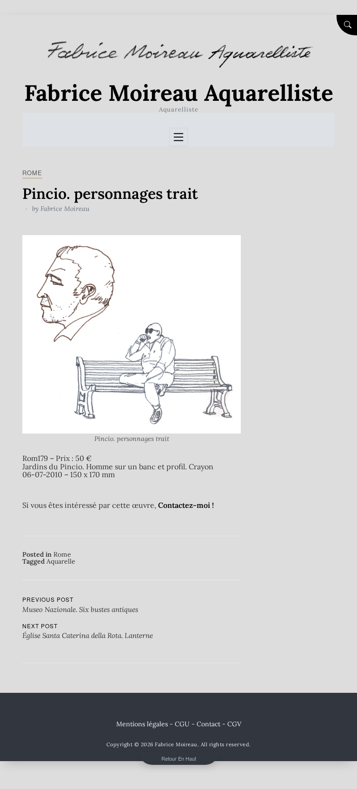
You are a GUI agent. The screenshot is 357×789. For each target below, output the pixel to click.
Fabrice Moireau (64, 208)
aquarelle (60, 561)
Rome (32, 172)
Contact (208, 724)
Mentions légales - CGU (153, 724)
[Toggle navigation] (178, 137)
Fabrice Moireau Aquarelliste (178, 93)
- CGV (231, 724)
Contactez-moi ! (186, 505)
